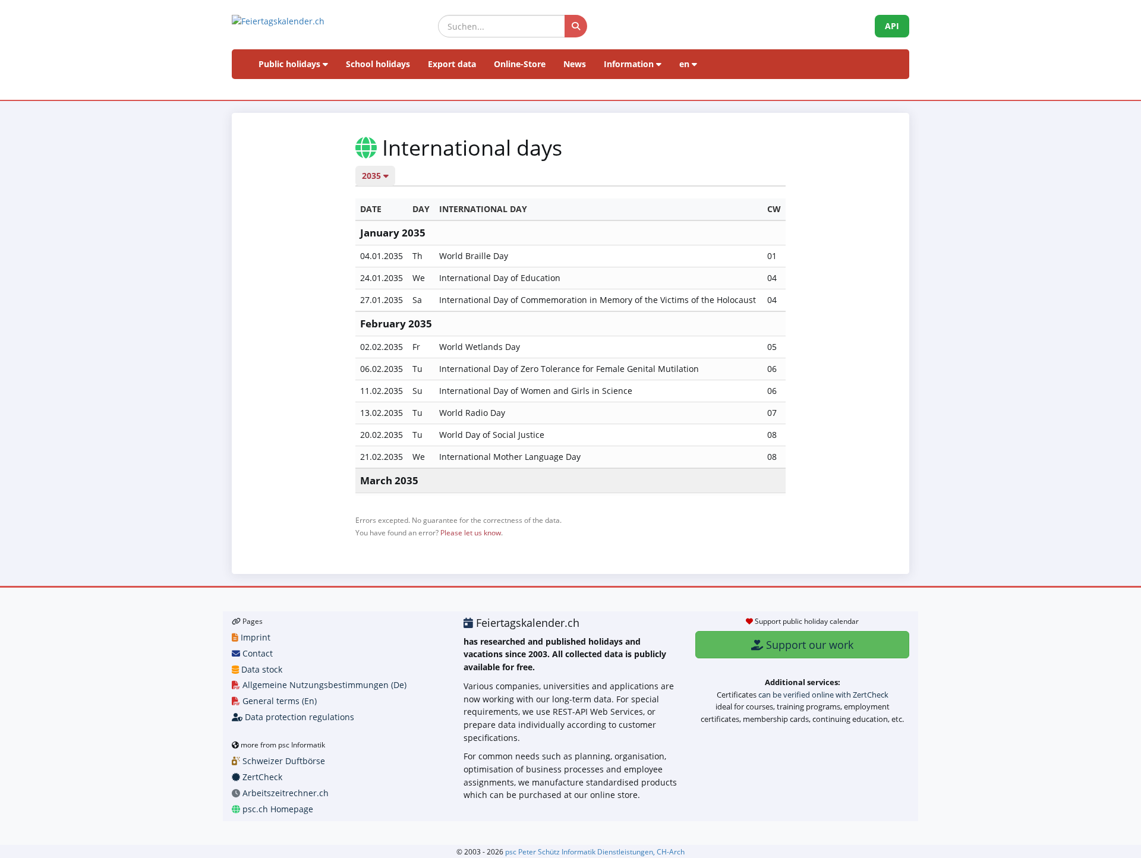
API (892, 25)
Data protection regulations (298, 717)
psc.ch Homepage (276, 809)
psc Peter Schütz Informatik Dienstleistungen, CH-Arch (595, 851)
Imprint (254, 637)
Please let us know (470, 532)
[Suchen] (576, 26)
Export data (452, 64)
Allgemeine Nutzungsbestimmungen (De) (323, 684)
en (685, 64)
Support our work (808, 645)
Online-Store (520, 64)
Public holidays (291, 64)
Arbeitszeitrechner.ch (284, 793)
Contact (256, 653)
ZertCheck (261, 777)
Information (630, 64)
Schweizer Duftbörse (282, 760)
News (574, 64)
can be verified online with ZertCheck (823, 694)
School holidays (378, 64)
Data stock (260, 669)
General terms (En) (278, 700)
